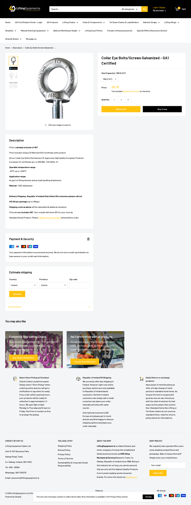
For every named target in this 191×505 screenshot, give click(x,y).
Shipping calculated (131, 91)
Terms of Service (65, 458)
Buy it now (162, 109)
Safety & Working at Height (65, 30)
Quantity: (105, 99)
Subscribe (158, 473)
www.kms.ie (131, 477)
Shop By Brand (11, 39)
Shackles (9, 30)
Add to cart (121, 109)
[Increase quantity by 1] (128, 99)
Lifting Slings (170, 22)
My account (158, 10)
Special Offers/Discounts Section (152, 30)
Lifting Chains (68, 22)
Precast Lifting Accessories (119, 30)
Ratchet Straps (150, 22)
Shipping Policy (65, 446)
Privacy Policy (64, 454)
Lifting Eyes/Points (94, 30)
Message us (31, 39)
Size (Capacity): (113, 73)
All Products (52, 22)
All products (17, 48)
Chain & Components (92, 22)
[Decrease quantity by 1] (114, 99)
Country (13, 279)
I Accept (148, 497)
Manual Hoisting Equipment (33, 30)
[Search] (144, 9)
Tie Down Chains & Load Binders (124, 22)
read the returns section (49, 217)
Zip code (73, 279)
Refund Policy (15, 307)
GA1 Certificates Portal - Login (28, 22)
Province (43, 279)
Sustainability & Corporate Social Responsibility (73, 464)
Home (8, 22)
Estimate (17, 294)
